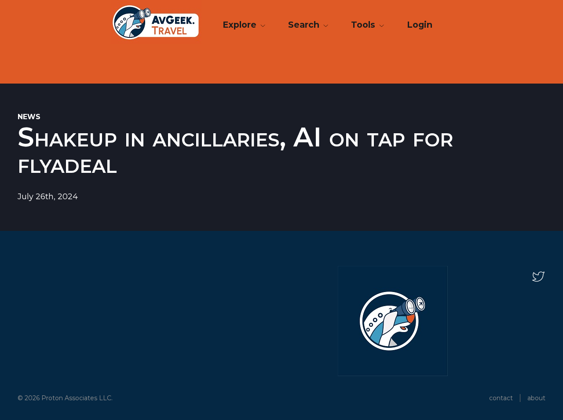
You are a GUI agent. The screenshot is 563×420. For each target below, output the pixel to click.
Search (305, 24)
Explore (241, 24)
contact (501, 398)
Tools (364, 24)
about (536, 398)
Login (419, 24)
